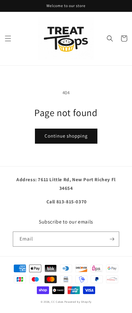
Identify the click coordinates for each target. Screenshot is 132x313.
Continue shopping (66, 136)
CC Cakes (57, 301)
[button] (8, 38)
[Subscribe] (112, 239)
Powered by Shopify (78, 301)
